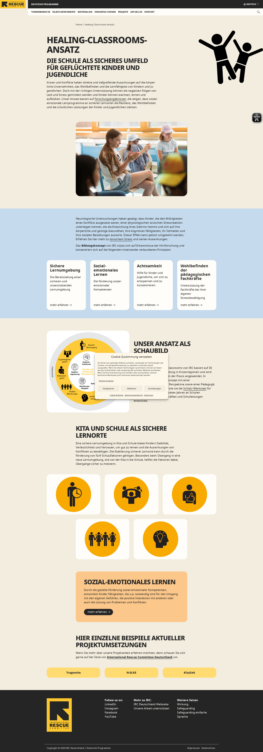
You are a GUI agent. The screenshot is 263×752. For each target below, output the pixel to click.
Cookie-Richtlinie (116, 395)
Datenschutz (208, 748)
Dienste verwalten (106, 381)
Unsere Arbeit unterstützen (151, 708)
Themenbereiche (40, 11)
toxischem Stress (121, 239)
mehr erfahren (59, 305)
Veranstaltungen (105, 11)
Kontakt (149, 11)
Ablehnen (131, 388)
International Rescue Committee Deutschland (139, 657)
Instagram (111, 708)
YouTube (110, 717)
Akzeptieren (108, 388)
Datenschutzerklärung (134, 395)
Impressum (148, 395)
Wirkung (182, 704)
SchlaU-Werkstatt (194, 389)
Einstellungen (154, 388)
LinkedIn (110, 704)
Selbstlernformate (63, 11)
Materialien (85, 11)
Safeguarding (186, 708)
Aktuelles (136, 11)
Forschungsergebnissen (110, 99)
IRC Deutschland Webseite (151, 704)
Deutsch (251, 4)
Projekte (123, 11)
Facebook (111, 713)
